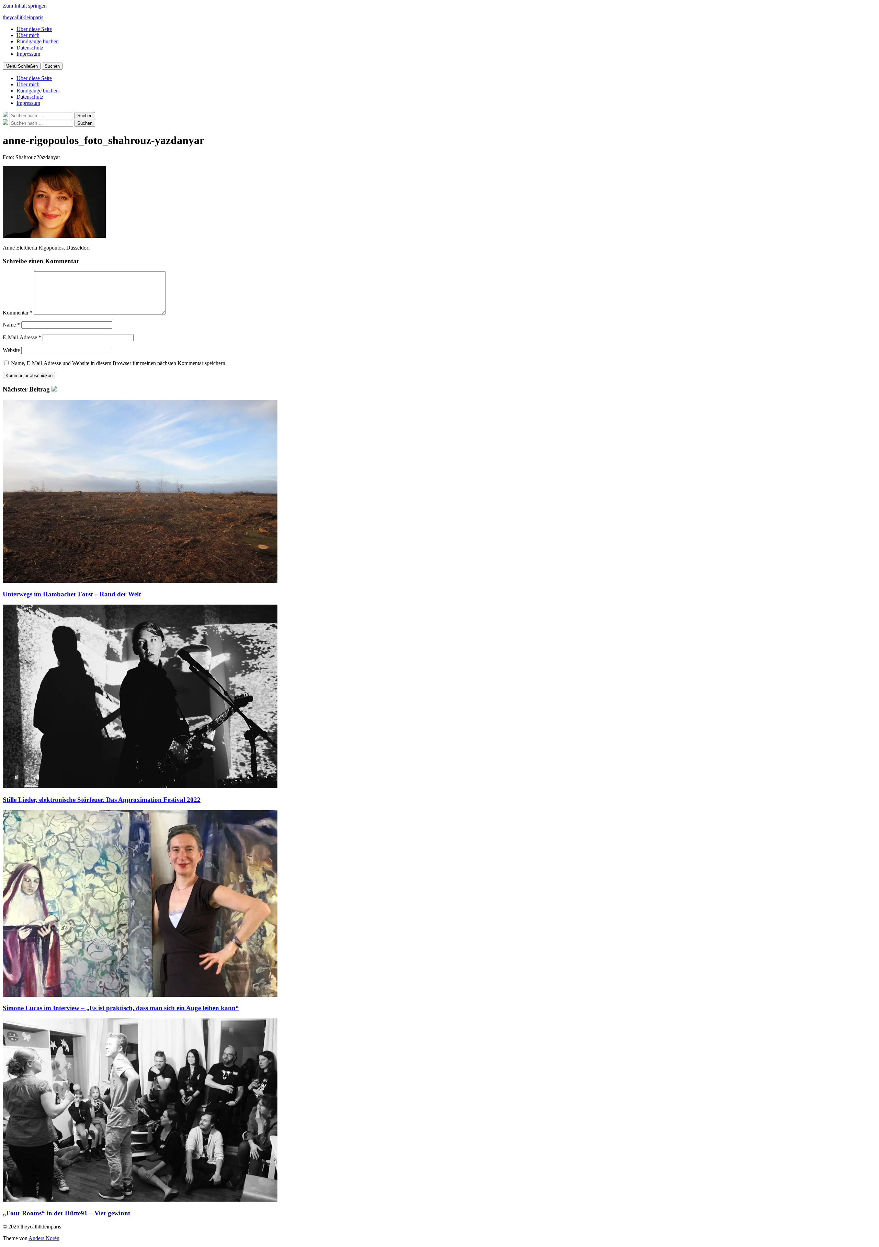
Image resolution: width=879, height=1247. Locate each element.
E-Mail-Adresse (22, 337)
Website (11, 350)
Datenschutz (29, 48)
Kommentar (18, 313)
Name (11, 325)
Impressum (28, 54)
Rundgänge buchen (37, 41)
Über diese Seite (34, 29)
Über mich (27, 35)
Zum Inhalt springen (25, 6)
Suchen (52, 66)
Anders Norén (43, 1238)
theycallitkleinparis (23, 17)
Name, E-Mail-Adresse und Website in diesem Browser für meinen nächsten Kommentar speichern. (119, 363)
